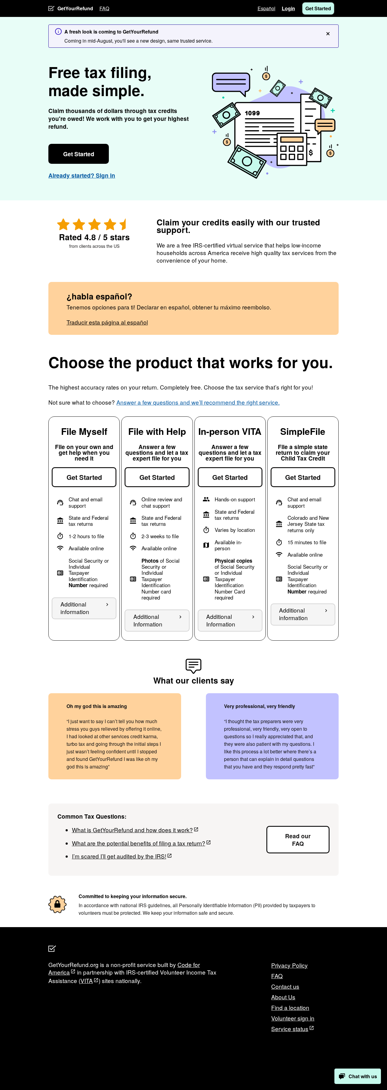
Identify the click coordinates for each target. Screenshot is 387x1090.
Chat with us (363, 1076)
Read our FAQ (298, 840)
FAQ (104, 8)
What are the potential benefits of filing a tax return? (138, 843)
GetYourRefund (75, 8)
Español (266, 8)
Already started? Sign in (81, 175)
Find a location (290, 1007)
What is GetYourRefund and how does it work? (132, 830)
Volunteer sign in (292, 1018)
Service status (289, 1028)
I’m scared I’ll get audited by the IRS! (119, 856)
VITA (86, 980)
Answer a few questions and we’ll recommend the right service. (198, 402)
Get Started (318, 8)
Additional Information (147, 620)
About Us (283, 997)
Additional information (74, 608)
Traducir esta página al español (107, 322)
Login (288, 8)
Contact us (285, 986)
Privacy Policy (289, 965)
